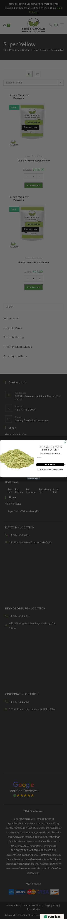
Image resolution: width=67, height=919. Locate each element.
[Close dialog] (65, 441)
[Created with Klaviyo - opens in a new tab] (33, 478)
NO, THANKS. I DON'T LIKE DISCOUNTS (50, 469)
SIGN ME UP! (50, 464)
